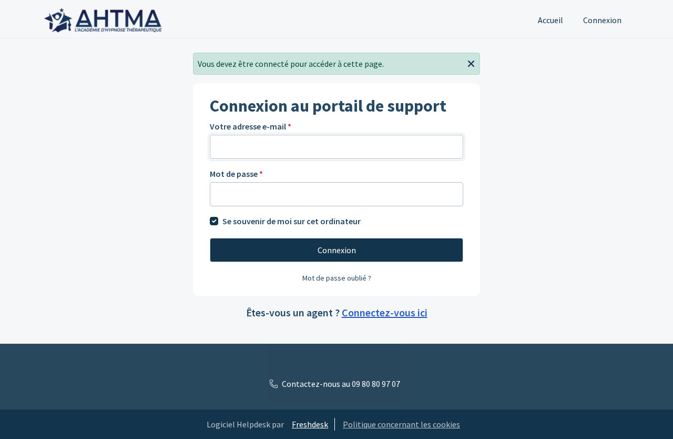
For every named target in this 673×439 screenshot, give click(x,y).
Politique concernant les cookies (401, 424)
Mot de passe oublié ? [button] (336, 278)
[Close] (471, 62)
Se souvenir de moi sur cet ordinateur (291, 221)
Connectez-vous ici (384, 312)
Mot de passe (236, 173)
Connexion (602, 20)
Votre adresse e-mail (250, 126)
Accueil (550, 20)
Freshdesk (310, 424)
